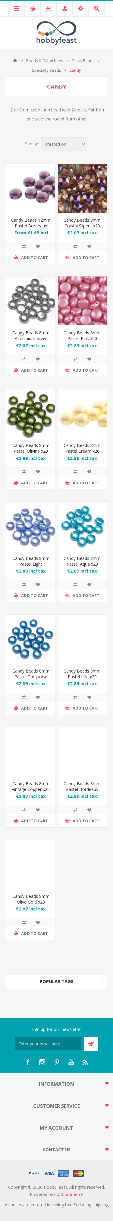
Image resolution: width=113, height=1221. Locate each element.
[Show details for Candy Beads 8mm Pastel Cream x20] (82, 413)
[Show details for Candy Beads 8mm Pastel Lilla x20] (82, 639)
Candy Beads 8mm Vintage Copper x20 (31, 786)
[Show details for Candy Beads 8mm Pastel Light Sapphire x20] (30, 526)
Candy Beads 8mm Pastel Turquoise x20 (30, 676)
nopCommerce (68, 1194)
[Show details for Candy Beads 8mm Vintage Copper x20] (30, 751)
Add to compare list (23, 246)
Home (15, 60)
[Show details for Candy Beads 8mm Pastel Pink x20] (82, 300)
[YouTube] (71, 1062)
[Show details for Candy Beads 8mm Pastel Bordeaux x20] (82, 751)
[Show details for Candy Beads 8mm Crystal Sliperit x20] (82, 188)
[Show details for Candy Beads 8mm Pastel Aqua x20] (82, 526)
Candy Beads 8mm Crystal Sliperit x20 (82, 223)
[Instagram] (42, 1062)
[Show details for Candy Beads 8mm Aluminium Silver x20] (30, 300)
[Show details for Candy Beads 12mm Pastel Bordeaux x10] (30, 188)
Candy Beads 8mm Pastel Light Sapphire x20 (30, 564)
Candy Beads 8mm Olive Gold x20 (30, 899)
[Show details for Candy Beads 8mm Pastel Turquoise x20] (30, 639)
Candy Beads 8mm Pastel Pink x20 (82, 335)
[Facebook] (28, 1062)
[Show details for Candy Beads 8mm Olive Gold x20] (30, 864)
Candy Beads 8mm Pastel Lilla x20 (82, 673)
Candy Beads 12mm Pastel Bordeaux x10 (31, 225)
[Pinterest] (56, 1062)
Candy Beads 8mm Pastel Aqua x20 (82, 561)
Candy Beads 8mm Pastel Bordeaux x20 (82, 789)
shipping (100, 1204)
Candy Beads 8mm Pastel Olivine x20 (30, 448)
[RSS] (85, 1062)
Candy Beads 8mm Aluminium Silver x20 (30, 338)
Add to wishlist (37, 246)
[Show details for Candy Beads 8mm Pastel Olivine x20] (30, 413)
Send (91, 1044)
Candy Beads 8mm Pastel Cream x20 (82, 448)
